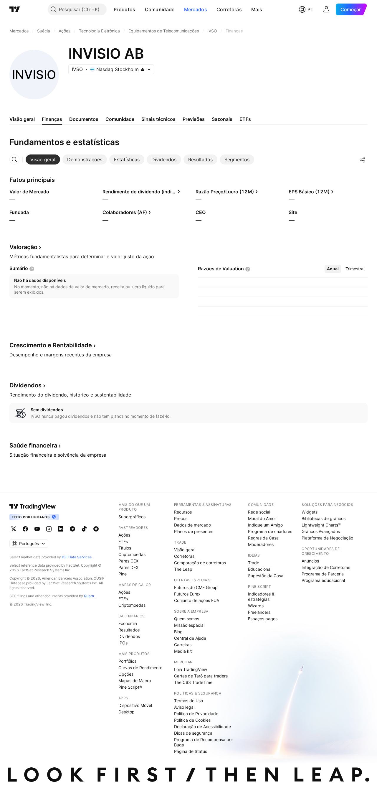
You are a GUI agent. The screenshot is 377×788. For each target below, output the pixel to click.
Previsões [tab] (194, 119)
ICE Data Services (77, 557)
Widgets (310, 511)
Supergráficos (131, 516)
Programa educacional (323, 580)
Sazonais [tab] (222, 119)
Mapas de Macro (134, 680)
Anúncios (310, 560)
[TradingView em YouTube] (37, 529)
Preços (180, 518)
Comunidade (160, 9)
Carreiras (182, 644)
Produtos (124, 9)
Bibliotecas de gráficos (323, 518)
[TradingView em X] (13, 529)
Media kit (183, 651)
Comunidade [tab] (119, 119)
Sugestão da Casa (265, 575)
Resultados (129, 629)
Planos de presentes (193, 531)
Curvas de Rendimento (140, 667)
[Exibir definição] (31, 269)
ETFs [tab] (245, 119)
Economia (127, 623)
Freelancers (259, 612)
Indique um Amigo (265, 524)
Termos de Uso (188, 700)
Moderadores (261, 544)
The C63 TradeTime (193, 682)
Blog (178, 631)
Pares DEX (128, 567)
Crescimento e (50, 345)
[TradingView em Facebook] (25, 529)
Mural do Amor (262, 518)
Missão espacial (189, 625)
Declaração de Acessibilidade (202, 726)
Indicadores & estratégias (261, 596)
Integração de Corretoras (326, 567)
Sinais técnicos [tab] (158, 119)
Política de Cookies (192, 720)
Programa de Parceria (323, 573)
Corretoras (229, 9)
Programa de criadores (270, 531)
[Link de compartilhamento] (363, 159)
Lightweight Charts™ (321, 524)
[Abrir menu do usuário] (326, 9)
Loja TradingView (190, 669)
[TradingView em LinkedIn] (61, 529)
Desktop (126, 711)
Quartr (89, 596)
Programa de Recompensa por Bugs (203, 742)
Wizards (256, 605)
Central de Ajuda (190, 638)
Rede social (259, 511)
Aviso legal (184, 707)
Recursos (183, 511)
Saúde (33, 445)
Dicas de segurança (193, 733)
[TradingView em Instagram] (49, 529)
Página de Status (190, 751)
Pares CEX (128, 560)
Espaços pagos (262, 618)
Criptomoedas (131, 554)
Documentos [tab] (83, 119)
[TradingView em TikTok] (84, 529)
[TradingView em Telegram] (72, 529)
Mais (256, 9)
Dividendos (129, 636)
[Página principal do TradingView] (14, 9)
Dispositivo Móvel (135, 705)
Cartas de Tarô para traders (201, 675)
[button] (140, 9)
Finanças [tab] (52, 119)
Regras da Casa (263, 537)
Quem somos (186, 618)
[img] (142, 69)
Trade (253, 562)
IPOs (123, 642)
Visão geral (184, 549)
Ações (124, 534)
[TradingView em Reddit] (96, 529)
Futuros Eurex (187, 593)
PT (310, 9)
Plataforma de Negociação (327, 537)
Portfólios (127, 661)
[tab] (43, 159)
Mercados (195, 9)
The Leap (183, 569)
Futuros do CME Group (196, 587)
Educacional (259, 569)
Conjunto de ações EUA (196, 600)
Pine (122, 573)
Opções (125, 674)
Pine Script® (130, 687)
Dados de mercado (192, 524)
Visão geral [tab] (22, 119)
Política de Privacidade (196, 713)
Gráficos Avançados (321, 531)
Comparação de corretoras (200, 562)
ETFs (123, 541)
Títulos (124, 547)
